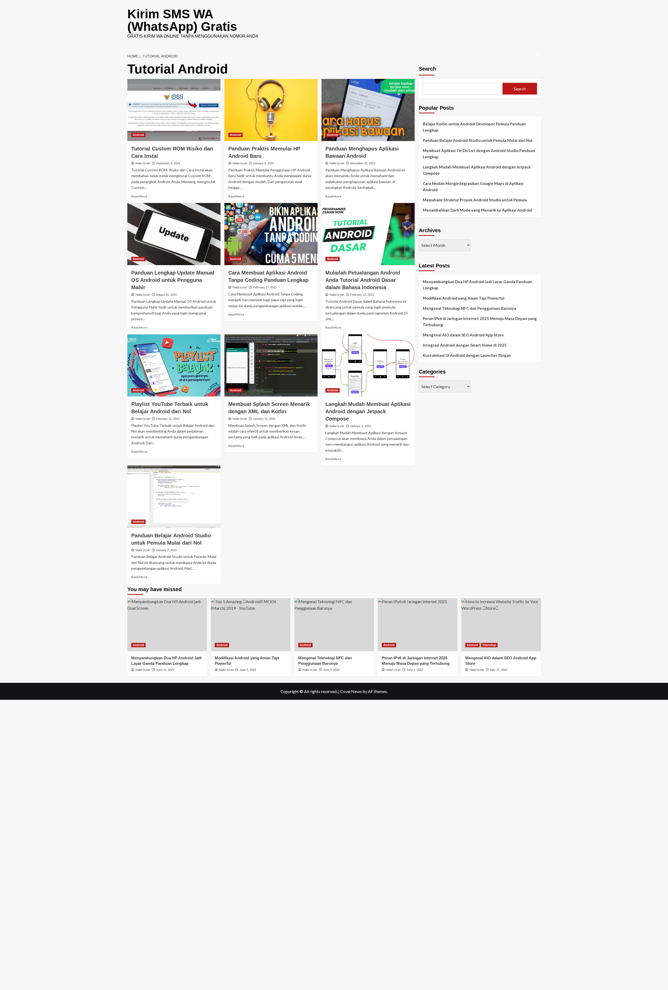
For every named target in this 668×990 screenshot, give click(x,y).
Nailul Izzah (142, 163)
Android (138, 134)
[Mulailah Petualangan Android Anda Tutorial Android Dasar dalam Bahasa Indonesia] (368, 234)
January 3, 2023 (360, 426)
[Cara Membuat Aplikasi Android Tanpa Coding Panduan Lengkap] (271, 234)
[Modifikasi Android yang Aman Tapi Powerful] (250, 624)
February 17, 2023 (265, 287)
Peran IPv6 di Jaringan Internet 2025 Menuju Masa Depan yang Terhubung (480, 321)
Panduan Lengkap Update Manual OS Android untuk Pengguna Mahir (172, 280)
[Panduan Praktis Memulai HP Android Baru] (271, 110)
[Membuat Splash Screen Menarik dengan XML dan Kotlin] (271, 365)
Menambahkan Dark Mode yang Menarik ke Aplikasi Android (477, 210)
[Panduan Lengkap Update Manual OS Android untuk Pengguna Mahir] (173, 234)
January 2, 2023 (166, 550)
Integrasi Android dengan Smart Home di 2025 (465, 345)
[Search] (537, 54)
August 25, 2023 (166, 294)
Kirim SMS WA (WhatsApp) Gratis (182, 20)
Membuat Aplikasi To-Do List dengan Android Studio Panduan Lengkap (479, 153)
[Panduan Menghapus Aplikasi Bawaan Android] (368, 110)
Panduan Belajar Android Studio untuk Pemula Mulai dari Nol (477, 140)
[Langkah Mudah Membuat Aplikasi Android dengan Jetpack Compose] (368, 365)
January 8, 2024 (263, 163)
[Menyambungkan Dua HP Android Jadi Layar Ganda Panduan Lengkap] (167, 624)
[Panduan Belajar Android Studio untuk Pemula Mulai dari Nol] (173, 496)
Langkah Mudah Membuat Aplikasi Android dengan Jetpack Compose (368, 411)
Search (427, 69)
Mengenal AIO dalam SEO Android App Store (463, 335)
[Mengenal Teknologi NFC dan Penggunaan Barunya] (334, 624)
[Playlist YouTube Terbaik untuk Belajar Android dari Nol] (173, 365)
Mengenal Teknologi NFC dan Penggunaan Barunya (469, 308)
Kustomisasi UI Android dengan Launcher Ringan (467, 355)
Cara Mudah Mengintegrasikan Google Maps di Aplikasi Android (473, 186)
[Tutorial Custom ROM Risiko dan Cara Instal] (173, 110)
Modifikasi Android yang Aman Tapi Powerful (463, 298)
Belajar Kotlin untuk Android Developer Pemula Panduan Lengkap (474, 126)
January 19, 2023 (264, 418)
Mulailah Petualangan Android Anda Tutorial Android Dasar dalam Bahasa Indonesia (362, 280)
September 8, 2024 (168, 163)
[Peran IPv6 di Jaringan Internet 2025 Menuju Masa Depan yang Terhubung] (417, 624)
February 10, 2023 (168, 418)
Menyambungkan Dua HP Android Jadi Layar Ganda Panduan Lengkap (477, 284)
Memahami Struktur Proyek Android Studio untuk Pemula (475, 199)
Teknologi (489, 645)
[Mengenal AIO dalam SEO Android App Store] (501, 624)
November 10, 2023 (362, 163)
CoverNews (351, 691)
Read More (139, 196)
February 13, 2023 (362, 294)
